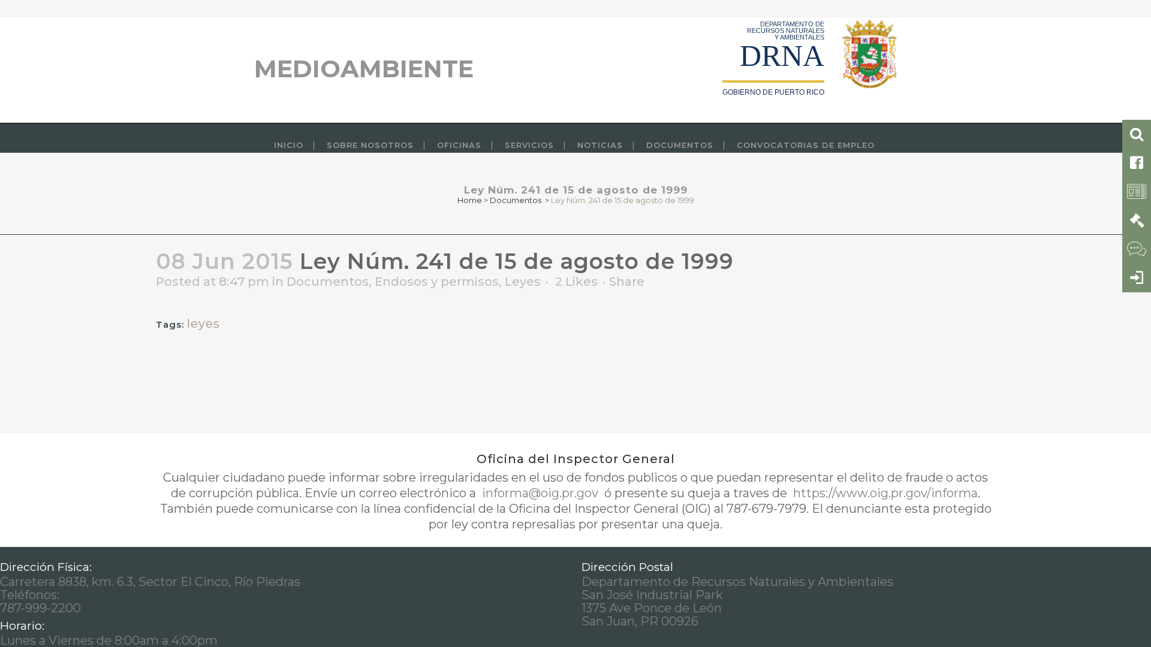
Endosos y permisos (437, 281)
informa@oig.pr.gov (540, 493)
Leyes (523, 281)
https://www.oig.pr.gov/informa (884, 493)
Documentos (515, 200)
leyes (203, 323)
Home (469, 200)
